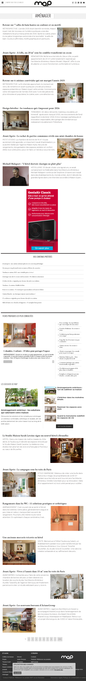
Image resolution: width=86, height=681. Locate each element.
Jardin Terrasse (21, 659)
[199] (59, 639)
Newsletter (41, 677)
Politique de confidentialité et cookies (74, 677)
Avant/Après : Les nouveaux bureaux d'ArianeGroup (29, 605)
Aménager (5, 674)
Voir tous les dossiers (65, 426)
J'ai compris (17, 673)
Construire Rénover (8, 672)
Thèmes (4, 664)
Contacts (33, 657)
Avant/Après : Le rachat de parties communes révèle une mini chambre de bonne (43, 136)
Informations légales (57, 677)
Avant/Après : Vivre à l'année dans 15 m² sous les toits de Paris (34, 571)
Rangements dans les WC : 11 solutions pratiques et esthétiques (35, 503)
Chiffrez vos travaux (8, 657)
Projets (4, 659)
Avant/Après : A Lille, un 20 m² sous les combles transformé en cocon (37, 52)
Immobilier (20, 662)
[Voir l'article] (70, 37)
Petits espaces (7, 361)
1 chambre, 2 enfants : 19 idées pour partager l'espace (26, 351)
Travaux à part (6, 662)
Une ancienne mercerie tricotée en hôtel (23, 537)
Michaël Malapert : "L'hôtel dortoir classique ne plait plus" (32, 163)
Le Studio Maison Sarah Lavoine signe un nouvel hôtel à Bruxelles (35, 435)
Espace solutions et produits (8, 668)
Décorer (19, 657)
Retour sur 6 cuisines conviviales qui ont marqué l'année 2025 (34, 80)
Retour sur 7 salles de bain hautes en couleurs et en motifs (32, 24)
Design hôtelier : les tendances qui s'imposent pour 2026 (31, 108)
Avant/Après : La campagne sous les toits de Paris (27, 469)
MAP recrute (34, 662)
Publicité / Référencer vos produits (41, 659)
